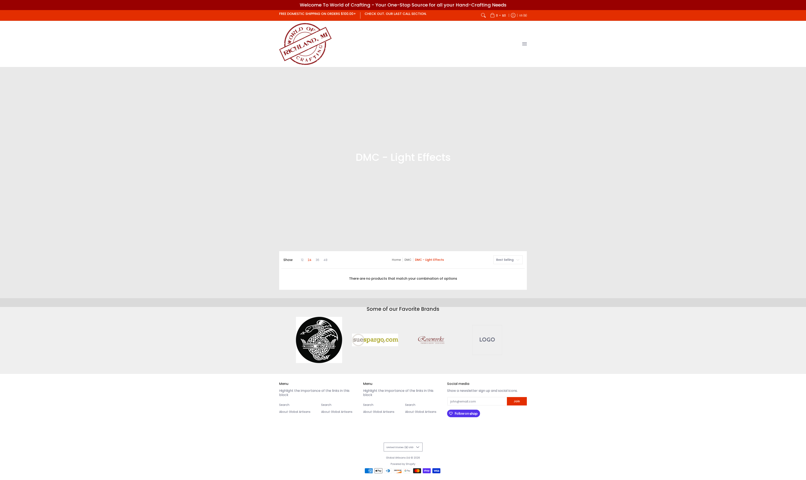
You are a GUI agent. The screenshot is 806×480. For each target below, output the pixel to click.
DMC (407, 260)
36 (317, 260)
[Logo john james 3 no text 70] (319, 340)
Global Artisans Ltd (398, 457)
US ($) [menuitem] (523, 15)
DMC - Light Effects (429, 260)
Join (517, 401)
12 (302, 260)
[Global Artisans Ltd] (305, 44)
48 (325, 260)
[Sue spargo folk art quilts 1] (375, 340)
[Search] (483, 15)
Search (284, 405)
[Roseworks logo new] (431, 340)
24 (309, 260)
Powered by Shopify (403, 464)
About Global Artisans (294, 412)
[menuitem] (498, 15)
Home (396, 260)
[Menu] (524, 44)
